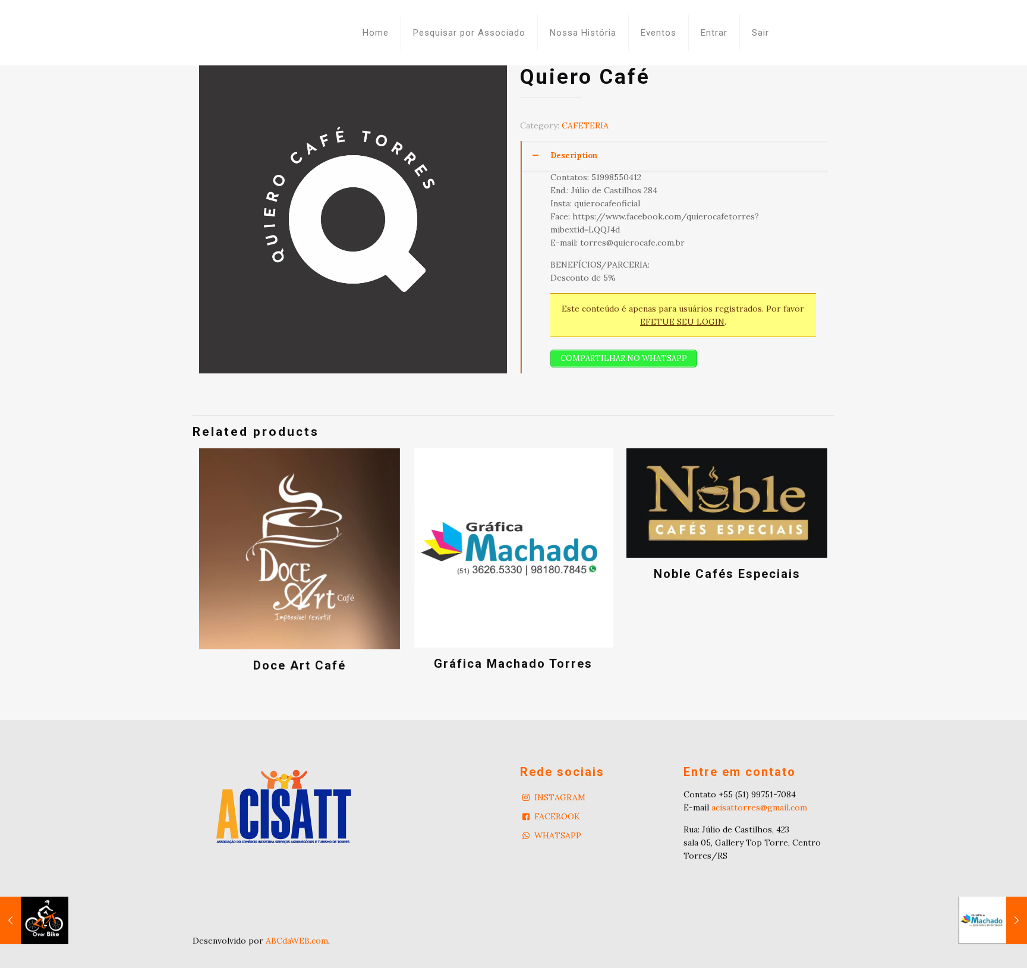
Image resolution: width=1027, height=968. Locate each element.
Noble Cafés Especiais (727, 574)
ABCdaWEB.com (297, 940)
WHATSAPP (557, 835)
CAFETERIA (585, 125)
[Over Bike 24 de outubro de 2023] (34, 920)
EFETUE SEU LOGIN (682, 321)
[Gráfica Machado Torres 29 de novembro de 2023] (993, 920)
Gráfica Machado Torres (513, 663)
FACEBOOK (557, 816)
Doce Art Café (299, 665)
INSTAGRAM (559, 797)
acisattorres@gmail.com (759, 807)
